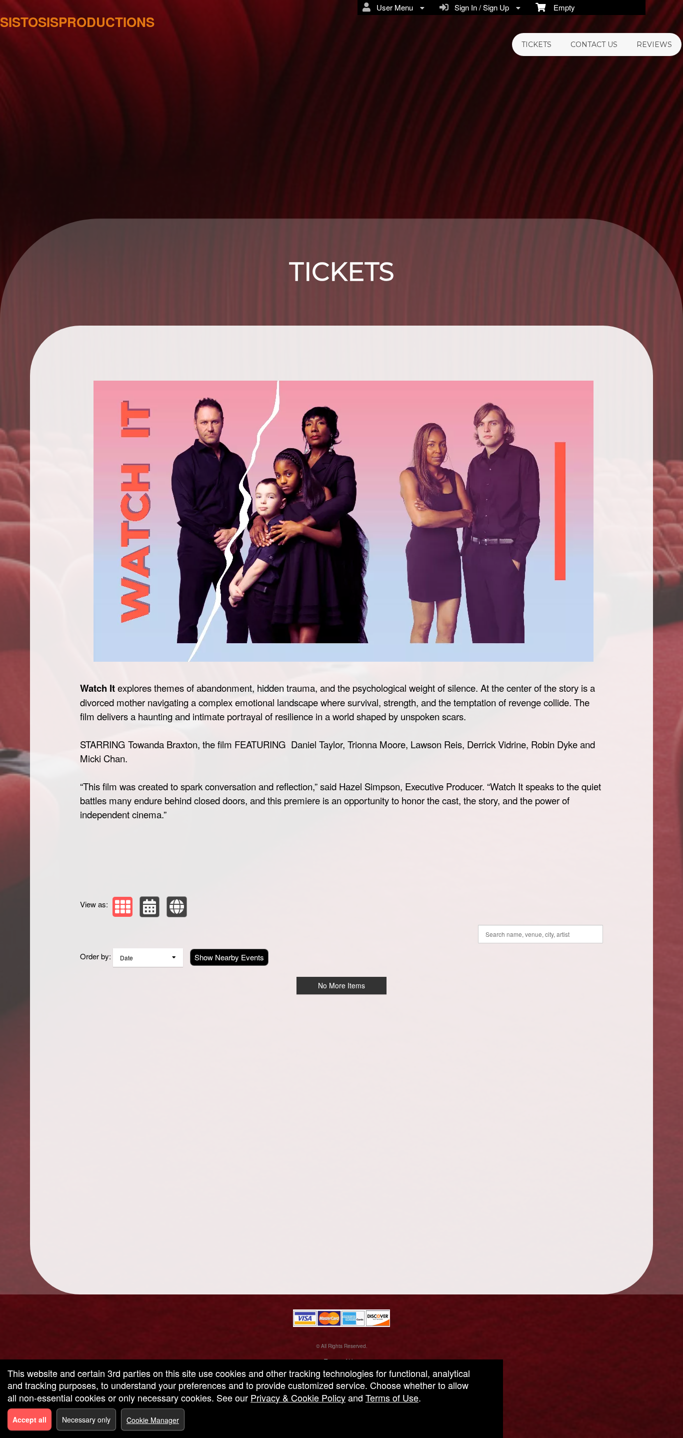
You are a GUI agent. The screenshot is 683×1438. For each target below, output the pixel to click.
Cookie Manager (152, 1420)
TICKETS (537, 44)
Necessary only (86, 1419)
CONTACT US (594, 44)
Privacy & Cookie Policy (298, 1397)
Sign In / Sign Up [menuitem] (479, 7)
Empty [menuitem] (560, 7)
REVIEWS (654, 44)
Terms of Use (392, 1397)
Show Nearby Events (229, 957)
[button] (122, 907)
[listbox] (148, 957)
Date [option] (126, 957)
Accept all (29, 1419)
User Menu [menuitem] (392, 7)
